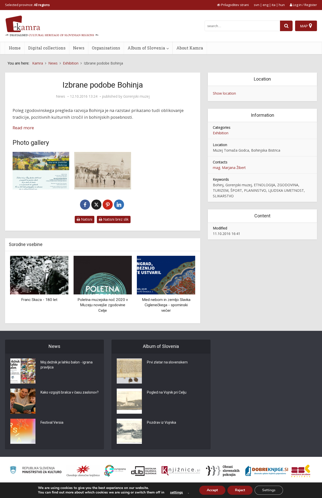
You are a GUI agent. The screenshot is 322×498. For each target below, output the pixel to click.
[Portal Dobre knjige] (266, 471)
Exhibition (220, 133)
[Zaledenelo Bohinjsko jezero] (102, 171)
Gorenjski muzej (136, 96)
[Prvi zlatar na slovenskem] (129, 371)
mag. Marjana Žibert (229, 167)
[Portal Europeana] (115, 470)
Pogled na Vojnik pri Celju (166, 392)
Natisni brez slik (115, 219)
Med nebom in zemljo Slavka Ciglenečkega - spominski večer (166, 305)
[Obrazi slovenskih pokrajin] (223, 471)
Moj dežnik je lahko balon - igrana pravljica (67, 364)
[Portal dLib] (144, 471)
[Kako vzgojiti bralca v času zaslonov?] (22, 401)
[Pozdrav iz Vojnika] (129, 431)
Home (15, 47)
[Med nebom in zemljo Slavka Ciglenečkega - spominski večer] (166, 274)
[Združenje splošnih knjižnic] (300, 471)
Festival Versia (52, 422)
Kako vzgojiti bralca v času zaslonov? (70, 392)
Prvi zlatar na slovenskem (167, 362)
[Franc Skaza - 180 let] (39, 274)
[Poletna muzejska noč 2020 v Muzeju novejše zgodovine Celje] (102, 274)
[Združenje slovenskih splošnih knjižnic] (180, 471)
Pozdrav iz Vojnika (161, 422)
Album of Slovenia (146, 47)
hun (282, 5)
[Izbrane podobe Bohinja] (41, 171)
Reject (240, 490)
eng (265, 5)
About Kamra (189, 47)
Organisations (106, 47)
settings (176, 492)
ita (273, 5)
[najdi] (286, 26)
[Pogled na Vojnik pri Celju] (129, 401)
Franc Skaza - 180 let (39, 299)
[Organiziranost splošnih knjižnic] (83, 471)
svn (256, 5)
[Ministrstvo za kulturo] (35, 470)
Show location (224, 93)
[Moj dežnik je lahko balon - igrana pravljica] (22, 371)
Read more (23, 128)
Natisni (86, 219)
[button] (182, 287)
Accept (212, 490)
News (78, 47)
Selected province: (27, 5)
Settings (268, 490)
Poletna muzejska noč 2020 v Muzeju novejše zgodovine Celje (102, 305)
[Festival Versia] (22, 431)
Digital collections (46, 47)
